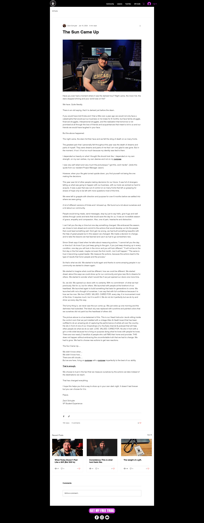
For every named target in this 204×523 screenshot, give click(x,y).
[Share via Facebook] (64, 416)
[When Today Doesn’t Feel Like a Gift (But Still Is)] (67, 447)
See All (149, 435)
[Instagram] (102, 517)
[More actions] (140, 25)
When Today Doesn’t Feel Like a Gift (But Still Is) (66, 461)
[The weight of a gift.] (136, 447)
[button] (110, 3)
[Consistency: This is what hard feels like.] (102, 447)
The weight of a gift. (133, 460)
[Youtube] (107, 517)
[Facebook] (97, 517)
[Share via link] (69, 416)
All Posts (55, 11)
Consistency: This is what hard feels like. (101, 461)
